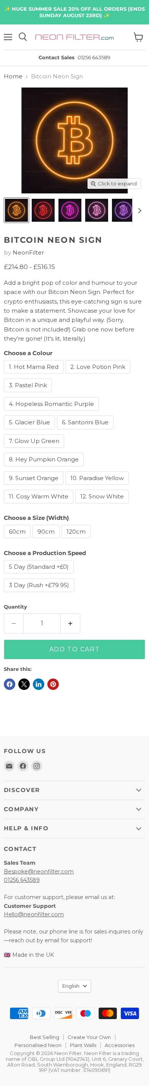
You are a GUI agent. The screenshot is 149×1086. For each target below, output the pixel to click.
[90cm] (47, 540)
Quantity (15, 607)
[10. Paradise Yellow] (98, 486)
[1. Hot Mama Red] (34, 375)
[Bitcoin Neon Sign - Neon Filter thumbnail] (16, 210)
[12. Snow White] (103, 505)
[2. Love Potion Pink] (98, 375)
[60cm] (18, 540)
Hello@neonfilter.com (34, 914)
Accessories (119, 1045)
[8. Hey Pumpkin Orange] (45, 468)
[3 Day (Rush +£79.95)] (40, 593)
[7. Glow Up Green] (35, 449)
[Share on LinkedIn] (38, 684)
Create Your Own (89, 1037)
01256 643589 (22, 880)
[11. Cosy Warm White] (39, 505)
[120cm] (77, 540)
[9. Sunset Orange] (34, 486)
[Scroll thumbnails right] (138, 210)
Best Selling (44, 1037)
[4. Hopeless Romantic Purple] (52, 412)
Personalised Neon (38, 1045)
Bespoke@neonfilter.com (39, 871)
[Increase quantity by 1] (70, 623)
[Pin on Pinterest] (53, 684)
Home (13, 76)
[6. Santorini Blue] (86, 431)
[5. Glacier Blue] (30, 431)
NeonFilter (28, 252)
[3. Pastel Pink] (29, 394)
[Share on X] (24, 684)
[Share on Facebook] (9, 684)
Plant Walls (83, 1045)
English (70, 986)
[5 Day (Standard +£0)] (40, 575)
